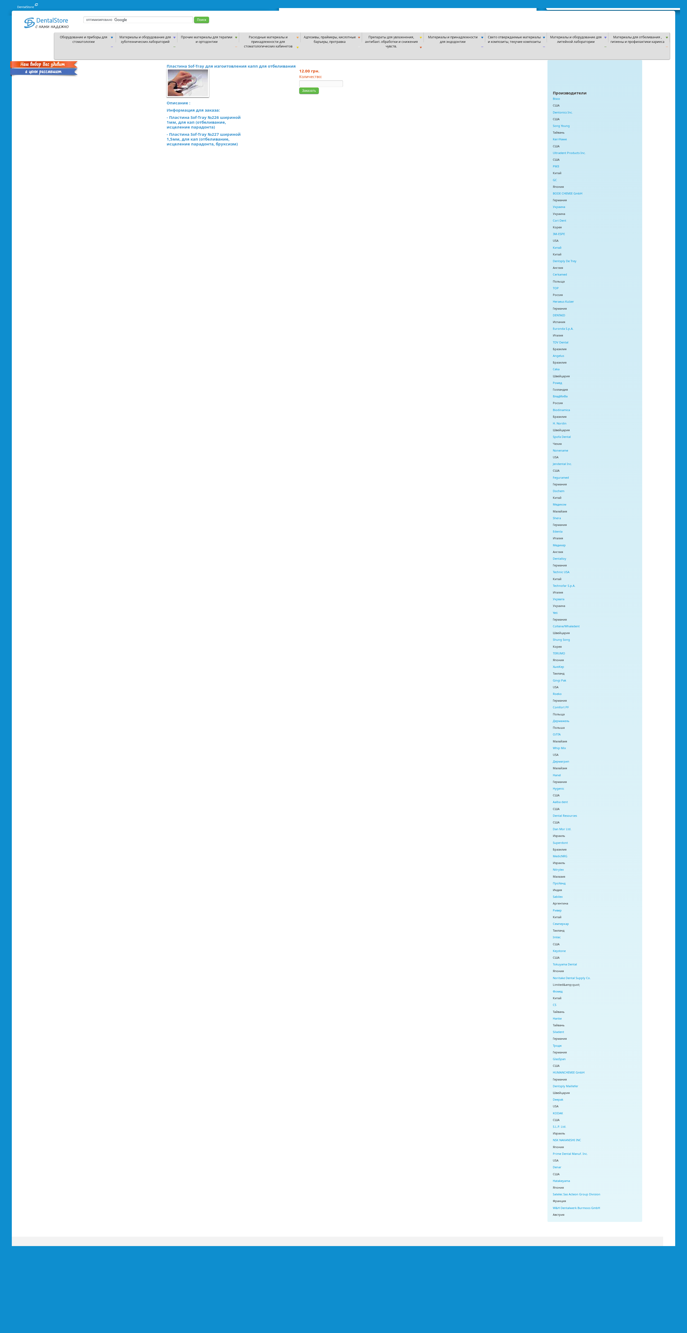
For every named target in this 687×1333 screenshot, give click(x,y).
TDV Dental (560, 342)
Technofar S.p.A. (564, 586)
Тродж (557, 1045)
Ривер (557, 910)
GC (555, 180)
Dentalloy (559, 558)
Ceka (556, 369)
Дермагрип (561, 761)
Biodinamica (561, 410)
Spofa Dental (562, 437)
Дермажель (561, 721)
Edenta (557, 531)
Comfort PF (561, 707)
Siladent (558, 1032)
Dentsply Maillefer (565, 1086)
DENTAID (559, 315)
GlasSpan (559, 1059)
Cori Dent (559, 220)
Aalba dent (560, 802)
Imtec (557, 937)
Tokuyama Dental (565, 964)
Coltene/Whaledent (566, 626)
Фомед (557, 991)
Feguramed (561, 477)
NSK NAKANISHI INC (567, 1140)
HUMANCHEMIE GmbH (568, 1072)
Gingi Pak (559, 680)
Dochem (558, 491)
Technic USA (561, 572)
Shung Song (561, 640)
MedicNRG (560, 856)
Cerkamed (560, 274)
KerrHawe (560, 139)
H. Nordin (560, 423)
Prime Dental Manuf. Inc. (570, 1154)
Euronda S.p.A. (563, 329)
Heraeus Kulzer (563, 301)
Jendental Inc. (562, 464)
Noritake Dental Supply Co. (572, 978)
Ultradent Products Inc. (569, 153)
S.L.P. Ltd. (559, 1127)
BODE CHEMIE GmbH (567, 193)
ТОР (556, 288)
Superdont (560, 843)
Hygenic (558, 788)
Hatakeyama (561, 1181)
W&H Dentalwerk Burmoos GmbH (576, 1208)
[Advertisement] (572, 19)
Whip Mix (559, 748)
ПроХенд (559, 883)
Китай (557, 248)
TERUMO (559, 653)
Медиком (559, 504)
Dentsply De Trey (564, 261)
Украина (559, 207)
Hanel (557, 775)
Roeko (557, 694)
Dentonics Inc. (563, 112)
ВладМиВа (560, 396)
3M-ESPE (559, 234)
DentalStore (25, 7)
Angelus (558, 356)
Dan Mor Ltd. (562, 829)
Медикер (559, 545)
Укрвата (558, 599)
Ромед (557, 383)
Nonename (560, 450)
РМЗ (556, 166)
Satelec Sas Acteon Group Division (576, 1194)
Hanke (557, 1018)
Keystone (559, 951)
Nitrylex (558, 869)
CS (554, 1005)
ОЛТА (557, 734)
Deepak (558, 1099)
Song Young (561, 126)
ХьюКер (558, 667)
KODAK (558, 1113)
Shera (557, 518)
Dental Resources (565, 816)
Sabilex (558, 897)
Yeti (555, 613)
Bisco (556, 99)
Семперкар (561, 924)
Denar (557, 1167)
